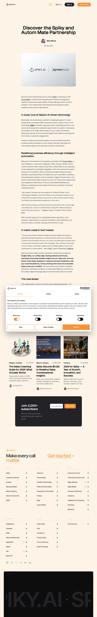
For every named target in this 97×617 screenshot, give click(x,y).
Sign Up (69, 4)
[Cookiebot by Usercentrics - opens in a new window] (81, 288)
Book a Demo (84, 4)
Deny (20, 327)
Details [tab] (48, 294)
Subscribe (70, 406)
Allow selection (48, 327)
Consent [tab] (20, 294)
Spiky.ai (70, 248)
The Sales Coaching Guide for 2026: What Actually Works (20, 370)
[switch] (38, 319)
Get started (59, 456)
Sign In (58, 4)
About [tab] (77, 294)
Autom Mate (25, 99)
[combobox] (50, 4)
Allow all (76, 327)
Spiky (55, 97)
